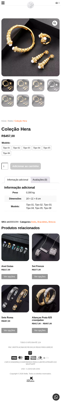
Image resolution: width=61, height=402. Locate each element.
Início (3, 121)
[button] (54, 23)
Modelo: (6, 143)
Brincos (52, 222)
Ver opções (9, 276)
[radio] (6, 148)
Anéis (10, 121)
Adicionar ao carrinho (25, 166)
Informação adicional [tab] (17, 180)
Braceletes (42, 222)
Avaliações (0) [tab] (40, 180)
